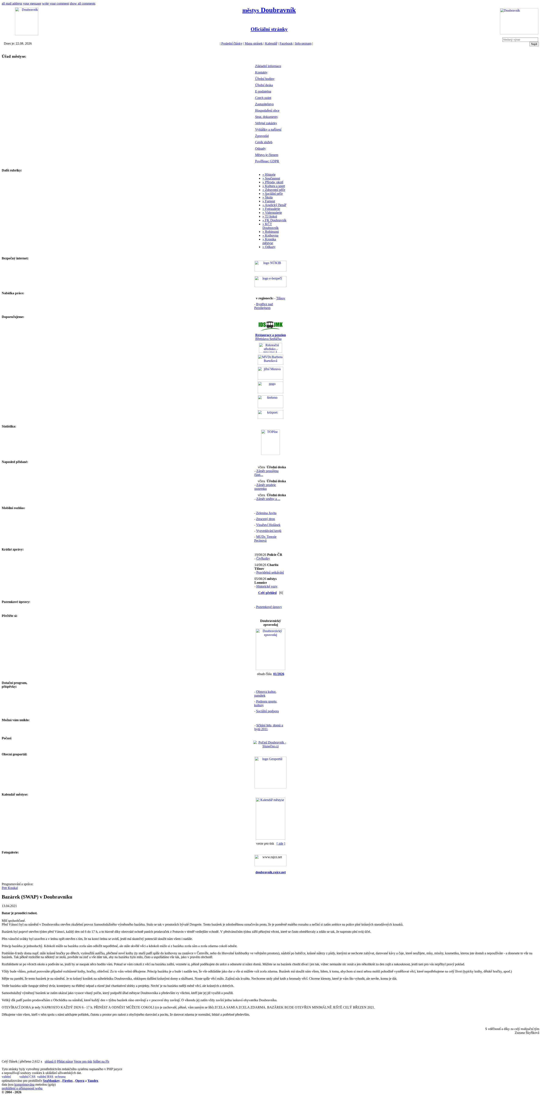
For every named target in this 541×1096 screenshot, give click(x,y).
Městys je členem (266, 155)
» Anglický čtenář (274, 205)
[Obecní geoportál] (270, 787)
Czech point (263, 98)
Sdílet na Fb (101, 1061)
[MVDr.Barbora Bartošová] (270, 363)
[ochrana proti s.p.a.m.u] (63, 1077)
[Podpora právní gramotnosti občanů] (270, 392)
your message (32, 3)
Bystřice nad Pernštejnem (263, 306)
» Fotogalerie (271, 209)
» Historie (269, 174)
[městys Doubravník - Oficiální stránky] (26, 34)
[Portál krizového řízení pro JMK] (270, 417)
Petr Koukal (10, 888)
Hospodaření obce (267, 110)
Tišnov (280, 298)
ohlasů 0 (50, 1061)
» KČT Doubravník (270, 226)
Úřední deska (264, 85)
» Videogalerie (272, 212)
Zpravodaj (262, 136)
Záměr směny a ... (268, 499)
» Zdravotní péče (273, 190)
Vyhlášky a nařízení (268, 129)
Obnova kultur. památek (265, 693)
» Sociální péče (272, 193)
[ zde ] (281, 843)
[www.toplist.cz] (270, 454)
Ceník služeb (263, 142)
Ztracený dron (265, 519)
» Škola (267, 197)
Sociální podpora (267, 711)
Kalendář (271, 43)
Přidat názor (65, 1061)
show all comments (82, 3)
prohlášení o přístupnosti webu (22, 1088)
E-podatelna (263, 91)
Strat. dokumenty (266, 117)
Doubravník (269, 10)
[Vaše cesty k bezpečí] (270, 407)
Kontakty (261, 72)
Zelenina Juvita (266, 513)
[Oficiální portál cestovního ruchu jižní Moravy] (270, 378)
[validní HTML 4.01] (10, 1077)
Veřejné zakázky (266, 123)
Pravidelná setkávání (270, 572)
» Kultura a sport (273, 186)
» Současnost (271, 178)
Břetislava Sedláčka (270, 337)
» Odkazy (269, 247)
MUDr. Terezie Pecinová (265, 538)
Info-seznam (303, 43)
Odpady (260, 148)
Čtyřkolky (263, 558)
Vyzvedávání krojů (268, 531)
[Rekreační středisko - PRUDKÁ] (270, 351)
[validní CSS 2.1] (27, 1077)
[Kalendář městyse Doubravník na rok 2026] (270, 838)
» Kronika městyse (269, 241)
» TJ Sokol (269, 216)
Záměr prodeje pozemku (265, 486)
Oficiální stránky (269, 29)
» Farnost (268, 201)
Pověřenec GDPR (267, 161)
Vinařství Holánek (268, 525)
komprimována (24, 1084)
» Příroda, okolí (272, 182)
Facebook (286, 43)
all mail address (12, 3)
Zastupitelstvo (264, 104)
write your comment (55, 3)
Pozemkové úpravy (269, 607)
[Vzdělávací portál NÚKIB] (270, 270)
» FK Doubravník (274, 220)
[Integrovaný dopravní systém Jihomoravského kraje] (270, 330)
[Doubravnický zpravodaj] (270, 669)
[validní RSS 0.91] (45, 1077)
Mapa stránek (254, 43)
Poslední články (231, 43)
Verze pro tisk (83, 1061)
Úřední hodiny (265, 79)
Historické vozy (266, 586)
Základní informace (268, 66)
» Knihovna (270, 235)
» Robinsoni (270, 231)
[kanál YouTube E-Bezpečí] (270, 286)
